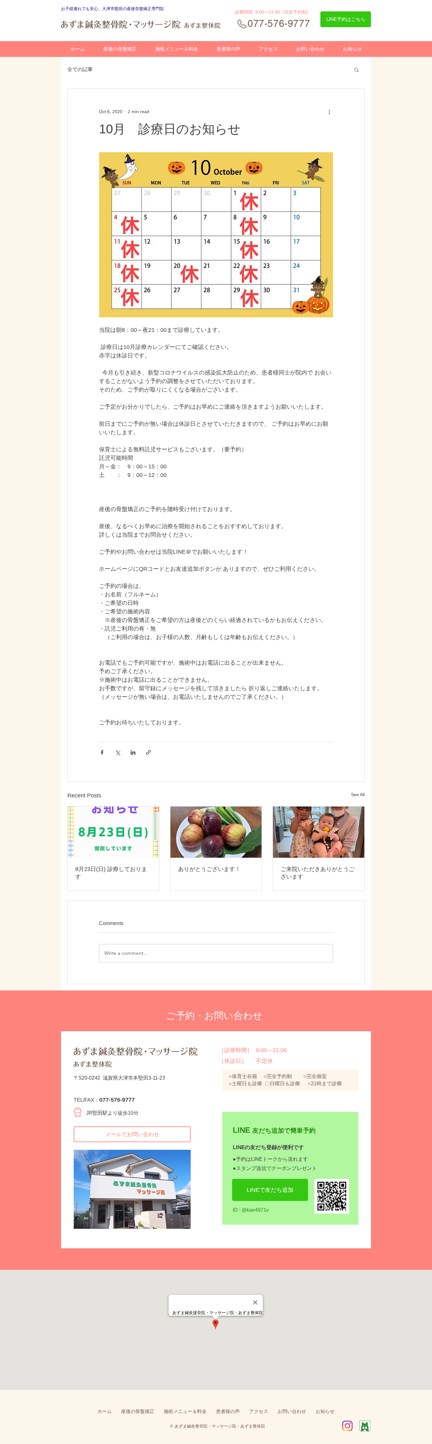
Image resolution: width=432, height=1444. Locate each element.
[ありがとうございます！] (216, 832)
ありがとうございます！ (209, 869)
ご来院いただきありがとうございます (318, 873)
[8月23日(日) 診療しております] (113, 832)
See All (358, 794)
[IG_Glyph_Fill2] (347, 1425)
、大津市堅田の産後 (116, 8)
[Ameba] (364, 1425)
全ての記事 (80, 69)
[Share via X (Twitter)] (117, 752)
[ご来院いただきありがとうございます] (318, 832)
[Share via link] (148, 752)
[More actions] (329, 111)
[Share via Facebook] (102, 752)
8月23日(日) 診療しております (111, 873)
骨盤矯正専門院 (149, 8)
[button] (357, 69)
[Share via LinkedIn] (133, 752)
